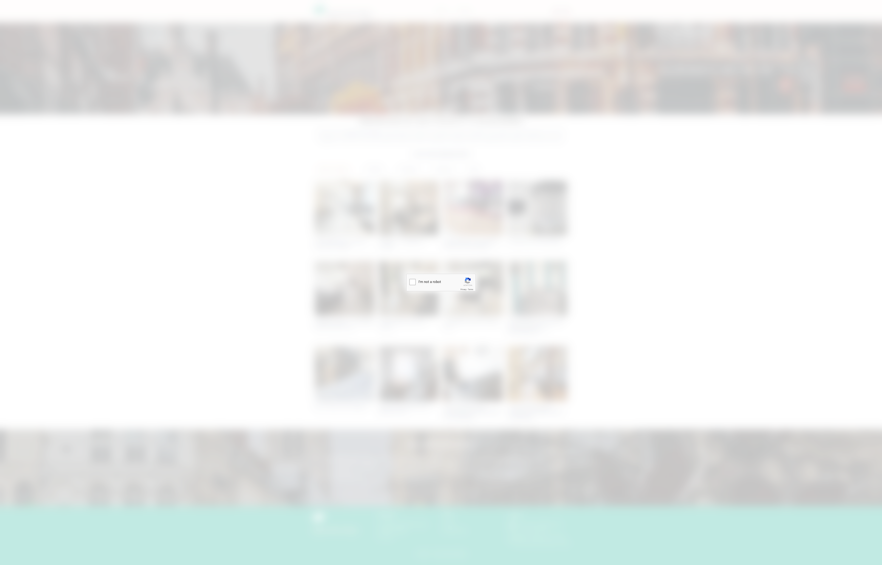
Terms (470, 289)
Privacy (463, 289)
